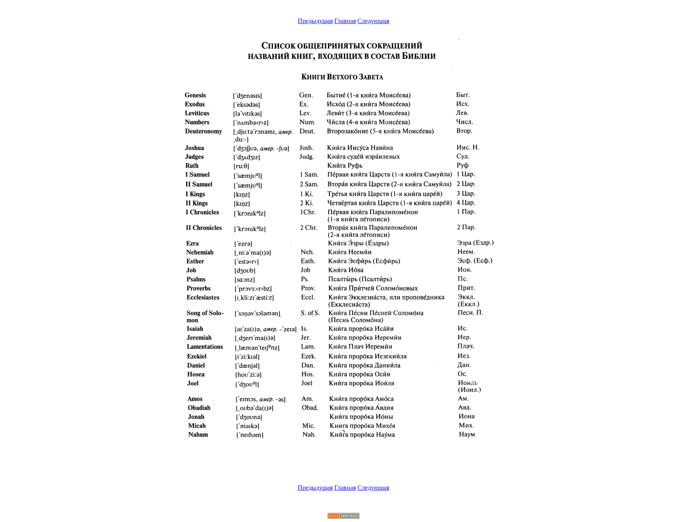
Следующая (373, 20)
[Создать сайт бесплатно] (343, 516)
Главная (345, 20)
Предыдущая (315, 20)
